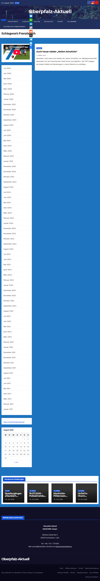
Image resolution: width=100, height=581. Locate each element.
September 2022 (10, 306)
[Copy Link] (31, 28)
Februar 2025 (9, 156)
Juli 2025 (7, 130)
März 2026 (8, 89)
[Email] (31, 12)
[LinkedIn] (31, 24)
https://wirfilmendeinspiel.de (14, 422)
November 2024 (10, 172)
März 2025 (8, 151)
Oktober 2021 (9, 363)
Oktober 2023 (9, 239)
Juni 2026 (7, 73)
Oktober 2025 (9, 115)
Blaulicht (48, 21)
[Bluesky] (31, 16)
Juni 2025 (7, 135)
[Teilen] (31, 47)
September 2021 (10, 368)
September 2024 (10, 182)
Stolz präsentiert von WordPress (11, 572)
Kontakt (72, 572)
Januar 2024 (8, 223)
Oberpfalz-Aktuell (50, 11)
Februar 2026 (9, 94)
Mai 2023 (7, 264)
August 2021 (8, 373)
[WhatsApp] (31, 20)
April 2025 (8, 146)
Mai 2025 (7, 141)
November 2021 (10, 357)
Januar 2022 (8, 347)
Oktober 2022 (9, 301)
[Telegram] (31, 39)
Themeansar (39, 572)
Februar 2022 (9, 342)
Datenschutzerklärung (14, 26)
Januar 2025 (8, 161)
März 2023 (8, 275)
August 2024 (8, 187)
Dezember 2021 (10, 352)
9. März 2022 (41, 55)
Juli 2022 (7, 316)
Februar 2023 (9, 280)
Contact (80, 568)
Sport (60, 21)
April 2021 (7, 394)
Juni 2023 (7, 259)
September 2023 (10, 244)
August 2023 (8, 249)
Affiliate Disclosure (71, 568)
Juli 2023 (7, 254)
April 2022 (8, 332)
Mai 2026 (7, 79)
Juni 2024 (7, 197)
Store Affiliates (94, 572)
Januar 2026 (8, 99)
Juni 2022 (7, 321)
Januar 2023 (8, 285)
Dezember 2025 (10, 104)
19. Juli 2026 (9, 499)
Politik (37, 21)
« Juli (16, 462)
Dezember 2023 (10, 228)
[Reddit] (31, 32)
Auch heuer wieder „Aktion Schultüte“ (56, 51)
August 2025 (8, 125)
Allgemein (71, 21)
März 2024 (8, 213)
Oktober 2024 (9, 177)
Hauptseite (13, 21)
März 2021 (8, 399)
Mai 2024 (7, 203)
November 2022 (10, 295)
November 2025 (10, 110)
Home (61, 568)
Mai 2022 (7, 326)
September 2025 (10, 120)
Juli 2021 (7, 378)
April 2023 (8, 270)
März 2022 (8, 337)
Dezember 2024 (10, 166)
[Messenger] (31, 43)
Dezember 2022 (10, 290)
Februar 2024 (9, 218)
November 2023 (10, 234)
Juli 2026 (7, 68)
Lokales (25, 21)
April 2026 (8, 84)
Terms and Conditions (92, 577)
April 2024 (8, 208)
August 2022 (8, 311)
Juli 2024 (7, 192)
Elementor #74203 (63, 572)
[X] (31, 35)
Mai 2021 (7, 388)
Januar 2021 (8, 409)
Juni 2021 (7, 383)
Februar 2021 (8, 404)
